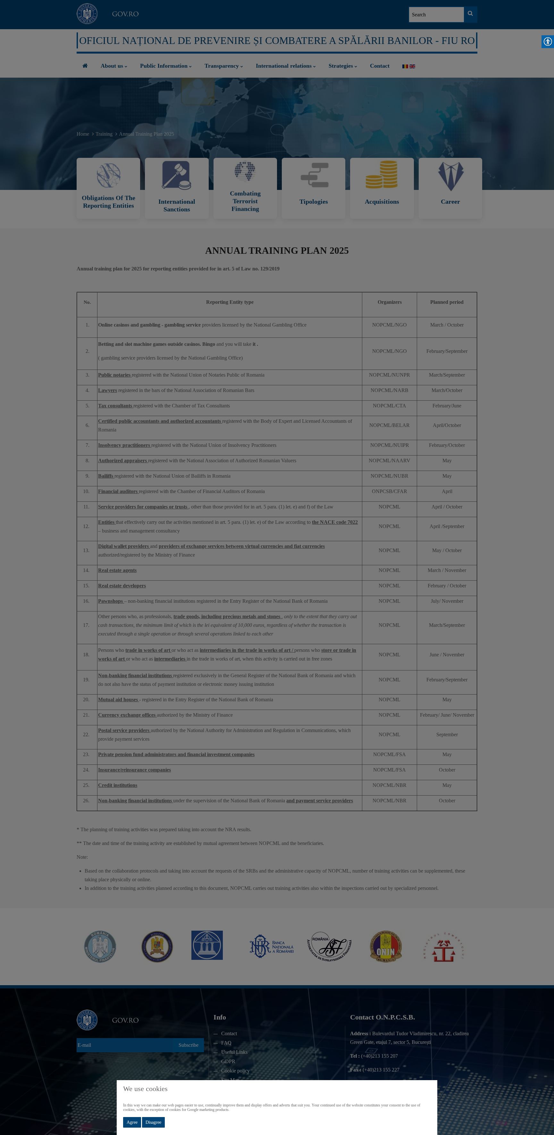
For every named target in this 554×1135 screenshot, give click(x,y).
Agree (132, 1122)
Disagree (153, 1122)
